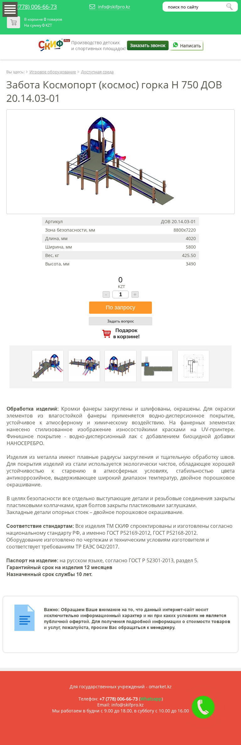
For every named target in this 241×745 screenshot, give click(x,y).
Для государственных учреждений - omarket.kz (121, 687)
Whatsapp (151, 699)
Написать (190, 46)
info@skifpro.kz (114, 7)
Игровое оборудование (52, 72)
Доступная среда (97, 72)
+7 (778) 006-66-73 (33, 6)
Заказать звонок (147, 45)
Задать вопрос (120, 321)
